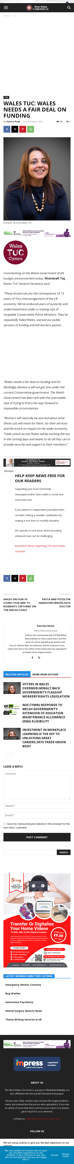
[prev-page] (5, 755)
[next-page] (11, 755)
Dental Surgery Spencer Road (24, 1010)
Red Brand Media (56, 1090)
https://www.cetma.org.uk (45, 630)
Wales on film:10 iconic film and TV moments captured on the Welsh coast (19, 604)
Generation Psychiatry (19, 1002)
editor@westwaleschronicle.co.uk (43, 1118)
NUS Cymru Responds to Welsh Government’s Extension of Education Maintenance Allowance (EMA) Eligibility (43, 713)
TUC (15, 15)
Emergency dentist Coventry (23, 984)
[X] (14, 129)
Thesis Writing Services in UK (24, 1019)
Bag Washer (13, 993)
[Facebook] (6, 129)
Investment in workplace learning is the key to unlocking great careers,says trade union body (44, 738)
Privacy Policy (66, 1155)
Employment (11, 738)
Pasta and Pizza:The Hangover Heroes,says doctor (55, 602)
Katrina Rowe (13, 121)
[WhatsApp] (30, 129)
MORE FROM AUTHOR (45, 674)
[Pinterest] (22, 129)
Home (6, 15)
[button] (5, 7)
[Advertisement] (37, 55)
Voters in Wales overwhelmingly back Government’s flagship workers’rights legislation (46, 690)
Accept (54, 1155)
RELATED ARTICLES (17, 674)
